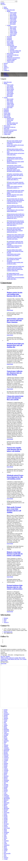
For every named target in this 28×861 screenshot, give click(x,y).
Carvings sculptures (11, 59)
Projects (6, 63)
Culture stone (10, 62)
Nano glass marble (14, 52)
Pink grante (13, 35)
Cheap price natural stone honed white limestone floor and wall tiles (15, 397)
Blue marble (13, 22)
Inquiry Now (4, 653)
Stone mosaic (10, 53)
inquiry (8, 310)
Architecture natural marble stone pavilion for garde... (15, 263)
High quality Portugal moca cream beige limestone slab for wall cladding (14, 509)
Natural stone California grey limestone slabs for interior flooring (14, 372)
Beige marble (13, 18)
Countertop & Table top (13, 55)
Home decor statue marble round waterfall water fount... (15, 238)
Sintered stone (13, 46)
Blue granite (13, 28)
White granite (13, 31)
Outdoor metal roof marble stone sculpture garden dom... (15, 270)
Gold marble (13, 19)
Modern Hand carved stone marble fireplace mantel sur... (15, 162)
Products (6, 8)
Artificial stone (10, 45)
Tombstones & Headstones (13, 57)
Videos (5, 66)
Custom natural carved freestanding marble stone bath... (15, 278)
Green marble (13, 21)
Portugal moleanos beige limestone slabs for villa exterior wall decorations (14, 587)
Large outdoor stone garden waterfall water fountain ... (13, 254)
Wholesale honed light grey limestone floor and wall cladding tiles (15, 345)
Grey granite (13, 29)
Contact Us (6, 70)
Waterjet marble (11, 60)
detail (11, 310)
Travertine (9, 36)
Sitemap (8, 656)
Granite (8, 25)
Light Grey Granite (13, 657)
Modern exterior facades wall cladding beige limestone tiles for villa (14, 294)
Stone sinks (9, 56)
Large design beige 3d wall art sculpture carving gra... (14, 202)
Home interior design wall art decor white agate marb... (15, 154)
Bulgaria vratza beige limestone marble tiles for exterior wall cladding (15, 553)
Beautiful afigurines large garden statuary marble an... (15, 195)
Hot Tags (3, 656)
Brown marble (13, 17)
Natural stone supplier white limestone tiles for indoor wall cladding (14, 449)
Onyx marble (10, 42)
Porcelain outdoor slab (15, 50)
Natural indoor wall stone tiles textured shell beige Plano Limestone (15, 320)
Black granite (13, 26)
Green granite (13, 33)
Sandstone (9, 39)
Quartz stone (13, 48)
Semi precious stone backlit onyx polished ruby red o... (15, 217)
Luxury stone (10, 40)
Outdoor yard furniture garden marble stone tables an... (14, 178)
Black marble (13, 15)
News (5, 64)
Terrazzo (12, 49)
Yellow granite (13, 32)
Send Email (3, 663)
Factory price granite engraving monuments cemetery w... (14, 187)
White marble (13, 12)
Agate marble (10, 43)
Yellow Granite (4, 657)
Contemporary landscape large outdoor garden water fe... (14, 246)
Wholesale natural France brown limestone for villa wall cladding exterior (15, 477)
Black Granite (4, 660)
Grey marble (13, 14)
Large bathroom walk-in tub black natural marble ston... (15, 210)
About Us (6, 67)
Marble (8, 11)
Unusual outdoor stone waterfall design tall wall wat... (15, 231)
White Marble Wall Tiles (13, 659)
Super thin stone (11, 9)
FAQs (5, 69)
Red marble (13, 24)
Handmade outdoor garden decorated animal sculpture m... (14, 170)
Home (5, 7)
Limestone (9, 38)
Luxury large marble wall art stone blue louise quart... (15, 145)
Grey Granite (23, 659)
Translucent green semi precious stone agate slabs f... (15, 224)
